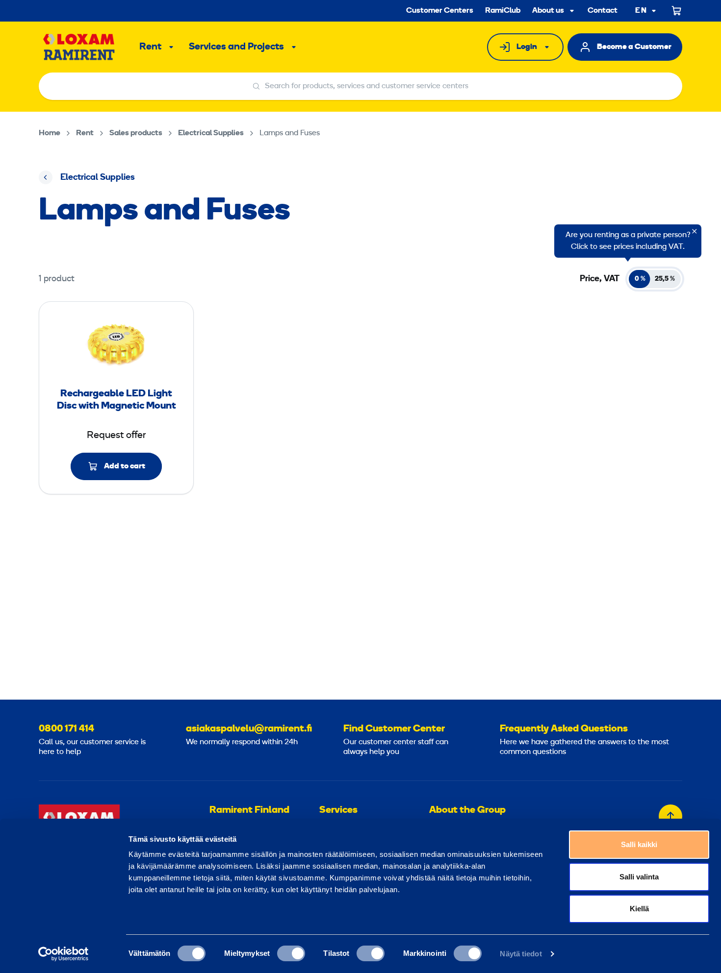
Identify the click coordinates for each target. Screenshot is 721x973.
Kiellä (639, 908)
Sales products (135, 133)
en (641, 11)
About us (548, 11)
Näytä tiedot (520, 953)
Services (338, 810)
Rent (150, 47)
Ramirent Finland (249, 810)
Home (49, 133)
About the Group (467, 810)
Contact (603, 11)
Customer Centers (439, 11)
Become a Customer (634, 47)
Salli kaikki (639, 844)
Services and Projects (236, 47)
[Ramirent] (79, 47)
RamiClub (502, 11)
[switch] (291, 953)
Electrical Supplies (211, 133)
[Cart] (676, 10)
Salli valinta (639, 877)
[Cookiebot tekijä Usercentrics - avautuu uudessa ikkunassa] (63, 954)
